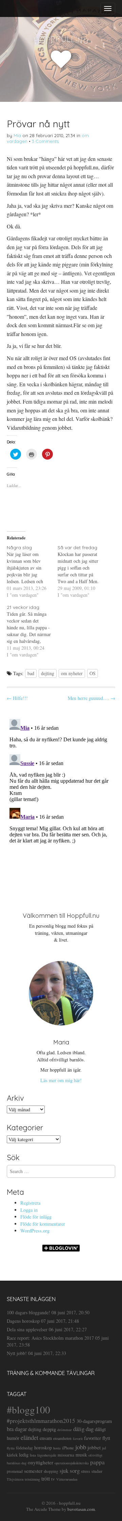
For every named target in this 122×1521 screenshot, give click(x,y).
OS (92, 673)
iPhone (68, 1448)
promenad (15, 1471)
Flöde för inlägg (36, 1216)
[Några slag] (32, 571)
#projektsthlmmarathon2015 (41, 1421)
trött (45, 1478)
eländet (29, 1437)
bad (30, 673)
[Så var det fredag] (83, 571)
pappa (97, 1462)
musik (81, 1454)
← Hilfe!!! (17, 698)
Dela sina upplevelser (27, 1329)
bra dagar (17, 1429)
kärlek (12, 1455)
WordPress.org (34, 1230)
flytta (11, 1447)
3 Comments (45, 141)
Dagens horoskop (23, 1321)
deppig (49, 1429)
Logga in (29, 1210)
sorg (75, 1470)
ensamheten (62, 1438)
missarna (66, 1455)
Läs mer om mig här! (61, 1080)
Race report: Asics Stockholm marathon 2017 (50, 1338)
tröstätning (32, 1479)
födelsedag (24, 1447)
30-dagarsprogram (94, 1421)
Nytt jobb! (17, 1353)
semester (33, 1470)
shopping (51, 1471)
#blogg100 (28, 1409)
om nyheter (72, 673)
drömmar (64, 1429)
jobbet (94, 1447)
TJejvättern (15, 1479)
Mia (17, 135)
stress (85, 1471)
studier (97, 1471)
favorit (78, 1438)
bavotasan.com (81, 1509)
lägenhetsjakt (46, 1455)
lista (33, 1455)
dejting (47, 673)
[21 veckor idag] (32, 631)
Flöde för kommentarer (42, 1224)
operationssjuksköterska (72, 1463)
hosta (57, 1448)
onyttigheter (40, 1462)
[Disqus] (61, 801)
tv (53, 1479)
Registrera (30, 1203)
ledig (23, 1454)
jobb (80, 1447)
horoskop (43, 1447)
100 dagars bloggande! (28, 1312)
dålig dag (83, 1429)
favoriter (92, 1437)
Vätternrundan (66, 1479)
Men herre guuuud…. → (91, 698)
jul (104, 1447)
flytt (106, 1437)
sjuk (64, 1470)
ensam (46, 1438)
